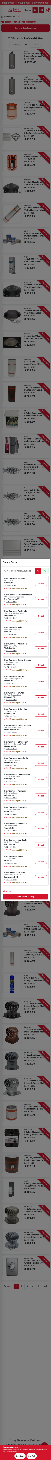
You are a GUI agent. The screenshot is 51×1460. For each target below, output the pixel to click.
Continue (20, 1456)
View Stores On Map (25, 896)
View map (7, 891)
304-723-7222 (11, 683)
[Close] (47, 562)
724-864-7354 (11, 634)
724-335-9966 (11, 602)
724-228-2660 (11, 618)
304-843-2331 (11, 765)
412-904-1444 (11, 782)
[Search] (38, 571)
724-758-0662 (11, 749)
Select (41, 583)
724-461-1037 (11, 585)
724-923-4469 (11, 847)
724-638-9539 (11, 831)
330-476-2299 (11, 880)
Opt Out (31, 1456)
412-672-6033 (11, 651)
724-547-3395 (11, 732)
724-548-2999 (11, 716)
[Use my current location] (45, 571)
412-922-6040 (11, 700)
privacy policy (14, 1451)
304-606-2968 (11, 863)
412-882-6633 (11, 667)
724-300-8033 (11, 814)
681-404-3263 (11, 798)
